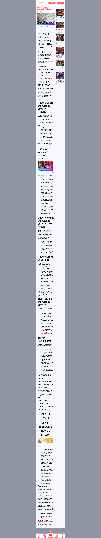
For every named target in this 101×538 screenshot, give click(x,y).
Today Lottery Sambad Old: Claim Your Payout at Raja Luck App (60, 55)
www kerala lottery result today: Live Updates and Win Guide (60, 80)
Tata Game (51, 521)
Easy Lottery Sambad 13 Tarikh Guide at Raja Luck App (60, 30)
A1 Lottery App (45, 521)
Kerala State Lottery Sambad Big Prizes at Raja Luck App (60, 42)
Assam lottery (42, 31)
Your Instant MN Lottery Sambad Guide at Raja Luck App (60, 17)
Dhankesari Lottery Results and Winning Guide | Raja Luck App (60, 68)
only (45, 479)
